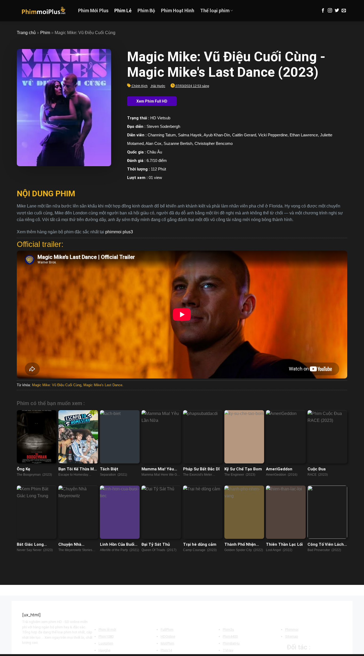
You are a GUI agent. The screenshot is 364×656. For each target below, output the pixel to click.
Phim (45, 32)
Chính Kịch (140, 86)
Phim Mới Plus (93, 10)
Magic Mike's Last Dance (102, 385)
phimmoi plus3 (119, 232)
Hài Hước (158, 86)
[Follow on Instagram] (330, 10)
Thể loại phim (214, 10)
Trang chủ (26, 32)
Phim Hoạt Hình (177, 10)
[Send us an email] (344, 10)
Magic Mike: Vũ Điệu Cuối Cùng (56, 385)
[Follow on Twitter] (337, 10)
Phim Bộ (146, 10)
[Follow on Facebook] (323, 10)
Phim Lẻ (123, 10)
